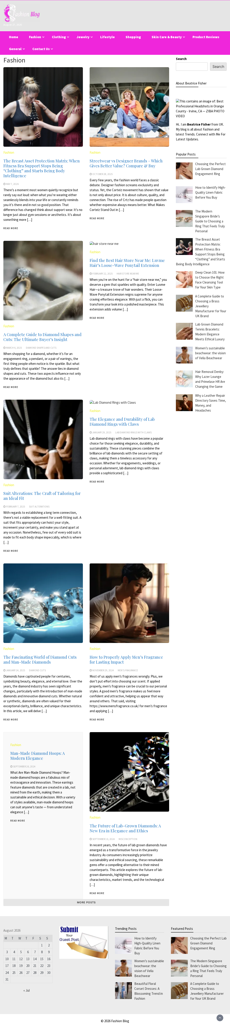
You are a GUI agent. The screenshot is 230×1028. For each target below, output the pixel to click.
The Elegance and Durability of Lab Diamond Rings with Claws (122, 422)
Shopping (133, 37)
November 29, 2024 (103, 670)
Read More (10, 228)
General (15, 49)
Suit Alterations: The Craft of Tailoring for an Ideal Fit (42, 496)
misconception (128, 839)
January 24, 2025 (15, 670)
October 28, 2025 (102, 174)
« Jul (26, 990)
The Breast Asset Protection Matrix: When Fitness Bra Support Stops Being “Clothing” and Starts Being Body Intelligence (41, 168)
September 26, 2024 (24, 766)
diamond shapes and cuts (41, 347)
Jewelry (83, 37)
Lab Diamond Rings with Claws (133, 432)
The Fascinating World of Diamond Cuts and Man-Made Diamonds (40, 659)
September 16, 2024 (103, 839)
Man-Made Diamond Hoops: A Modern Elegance (37, 756)
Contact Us (41, 49)
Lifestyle (107, 37)
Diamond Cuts (37, 670)
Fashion (35, 37)
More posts (86, 902)
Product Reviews (205, 37)
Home (13, 37)
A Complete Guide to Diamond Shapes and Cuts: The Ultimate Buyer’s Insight (42, 337)
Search (181, 59)
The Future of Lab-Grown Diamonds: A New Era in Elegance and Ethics (125, 828)
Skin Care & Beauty (167, 37)
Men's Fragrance (128, 670)
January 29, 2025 (101, 432)
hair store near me (128, 273)
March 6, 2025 (14, 347)
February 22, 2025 (102, 273)
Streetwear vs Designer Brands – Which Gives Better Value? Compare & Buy (126, 163)
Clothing (59, 37)
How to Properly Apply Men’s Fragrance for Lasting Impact (126, 659)
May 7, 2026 (12, 184)
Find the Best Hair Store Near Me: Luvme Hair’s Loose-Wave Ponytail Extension (127, 263)
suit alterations (39, 506)
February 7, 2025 (15, 506)
